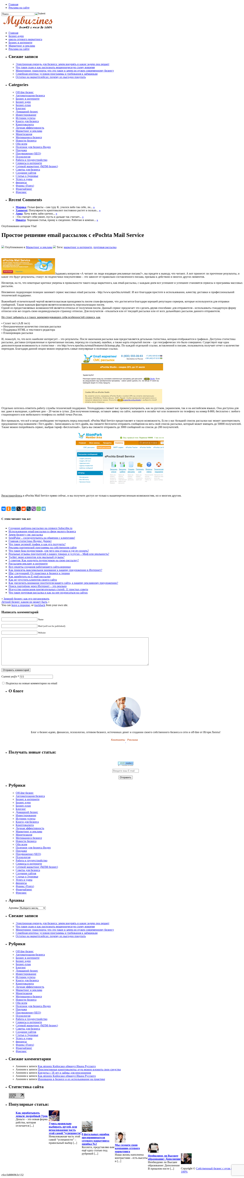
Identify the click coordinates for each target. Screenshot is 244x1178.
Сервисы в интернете (29, 163)
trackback (39, 605)
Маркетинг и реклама (22, 45)
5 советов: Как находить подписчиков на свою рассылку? (44, 560)
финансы (21, 182)
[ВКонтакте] (3, 509)
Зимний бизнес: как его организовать (26, 598)
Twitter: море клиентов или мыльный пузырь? (36, 557)
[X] (18, 509)
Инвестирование (26, 114)
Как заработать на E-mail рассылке (30, 576)
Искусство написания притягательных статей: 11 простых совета (48, 589)
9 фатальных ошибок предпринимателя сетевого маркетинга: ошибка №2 (95, 1139)
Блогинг (21, 108)
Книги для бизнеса (27, 121)
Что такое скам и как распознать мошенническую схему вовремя (55, 67)
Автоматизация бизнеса (30, 95)
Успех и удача (24, 179)
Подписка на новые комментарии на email (31, 683)
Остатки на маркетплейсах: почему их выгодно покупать (51, 77)
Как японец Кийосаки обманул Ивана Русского (67, 1066)
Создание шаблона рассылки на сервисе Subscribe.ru (40, 528)
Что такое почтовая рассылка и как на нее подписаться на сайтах (48, 592)
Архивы (14, 907)
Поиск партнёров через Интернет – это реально (38, 586)
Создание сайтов (26, 172)
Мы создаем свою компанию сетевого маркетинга (127, 1148)
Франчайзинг (24, 188)
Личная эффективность (30, 127)
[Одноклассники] (8, 509)
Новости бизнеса (26, 140)
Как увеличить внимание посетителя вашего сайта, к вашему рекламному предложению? (63, 582)
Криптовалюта (25, 124)
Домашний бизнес (27, 111)
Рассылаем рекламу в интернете (28, 563)
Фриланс (21, 192)
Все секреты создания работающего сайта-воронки (40, 566)
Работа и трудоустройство (31, 159)
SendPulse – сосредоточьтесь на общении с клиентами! (42, 537)
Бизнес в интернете (20, 42)
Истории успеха (25, 118)
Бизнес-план (23, 105)
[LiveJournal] (28, 509)
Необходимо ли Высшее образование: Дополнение (164, 1157)
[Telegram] (43, 509)
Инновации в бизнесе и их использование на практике (71, 1079)
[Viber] (33, 509)
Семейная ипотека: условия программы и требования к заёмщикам (57, 73)
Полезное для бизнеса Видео (33, 147)
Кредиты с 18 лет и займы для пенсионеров (64, 1072)
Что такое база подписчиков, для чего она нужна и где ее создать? (49, 550)
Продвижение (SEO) (28, 153)
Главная (13, 4)
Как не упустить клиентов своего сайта (33, 579)
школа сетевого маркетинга (25, 39)
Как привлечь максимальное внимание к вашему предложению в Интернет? (55, 570)
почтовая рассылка (104, 247)
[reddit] (23, 509)
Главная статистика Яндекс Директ (30, 541)
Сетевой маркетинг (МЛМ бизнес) (37, 166)
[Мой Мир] (13, 509)
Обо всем (21, 143)
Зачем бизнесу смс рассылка (26, 534)
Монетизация (24, 134)
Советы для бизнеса (28, 169)
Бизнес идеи (23, 101)
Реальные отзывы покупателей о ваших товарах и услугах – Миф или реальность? (59, 553)
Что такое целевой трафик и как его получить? (37, 544)
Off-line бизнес (25, 92)
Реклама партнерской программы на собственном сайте (43, 547)
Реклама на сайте (19, 7)
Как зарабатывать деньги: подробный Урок (32, 1114)
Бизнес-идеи (16, 36)
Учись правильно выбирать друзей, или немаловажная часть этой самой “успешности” (65, 1128)
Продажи (21, 150)
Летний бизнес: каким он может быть (24, 601)
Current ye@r (10, 676)
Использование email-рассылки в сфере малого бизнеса (42, 531)
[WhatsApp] (38, 509)
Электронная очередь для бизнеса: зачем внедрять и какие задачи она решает (62, 64)
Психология (23, 156)
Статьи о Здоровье (27, 176)
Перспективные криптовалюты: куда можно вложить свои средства (79, 1069)
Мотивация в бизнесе (29, 137)
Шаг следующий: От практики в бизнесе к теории (39, 573)
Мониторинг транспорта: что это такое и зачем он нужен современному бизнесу (65, 70)
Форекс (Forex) (25, 185)
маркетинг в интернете (78, 247)
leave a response (20, 605)
